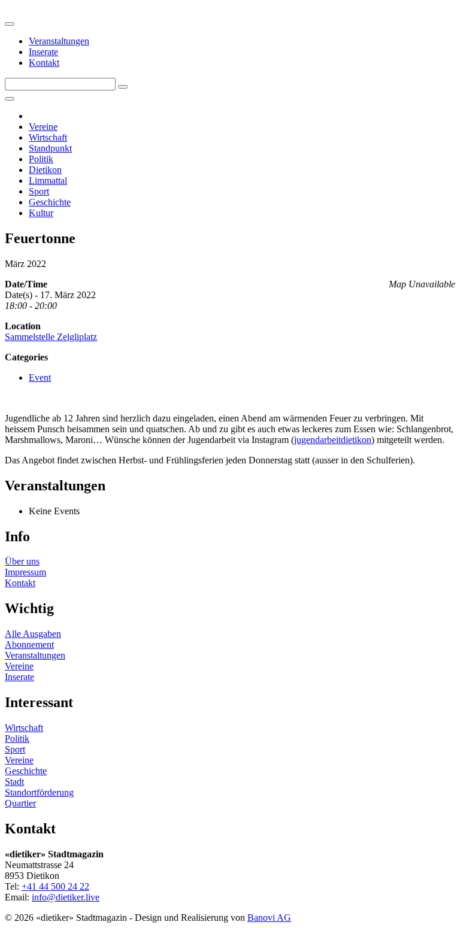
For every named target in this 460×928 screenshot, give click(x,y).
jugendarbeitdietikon (332, 440)
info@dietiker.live (65, 897)
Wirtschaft (48, 137)
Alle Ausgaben (33, 634)
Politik (41, 159)
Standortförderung (39, 792)
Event (40, 377)
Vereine (43, 127)
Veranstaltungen (59, 41)
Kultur (41, 213)
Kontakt (44, 62)
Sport (39, 191)
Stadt (14, 782)
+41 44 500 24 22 (55, 886)
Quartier (20, 803)
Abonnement (29, 644)
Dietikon (45, 170)
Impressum (25, 572)
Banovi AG (269, 917)
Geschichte (50, 202)
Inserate (43, 52)
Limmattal (48, 180)
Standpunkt (50, 148)
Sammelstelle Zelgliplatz (51, 337)
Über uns (22, 561)
